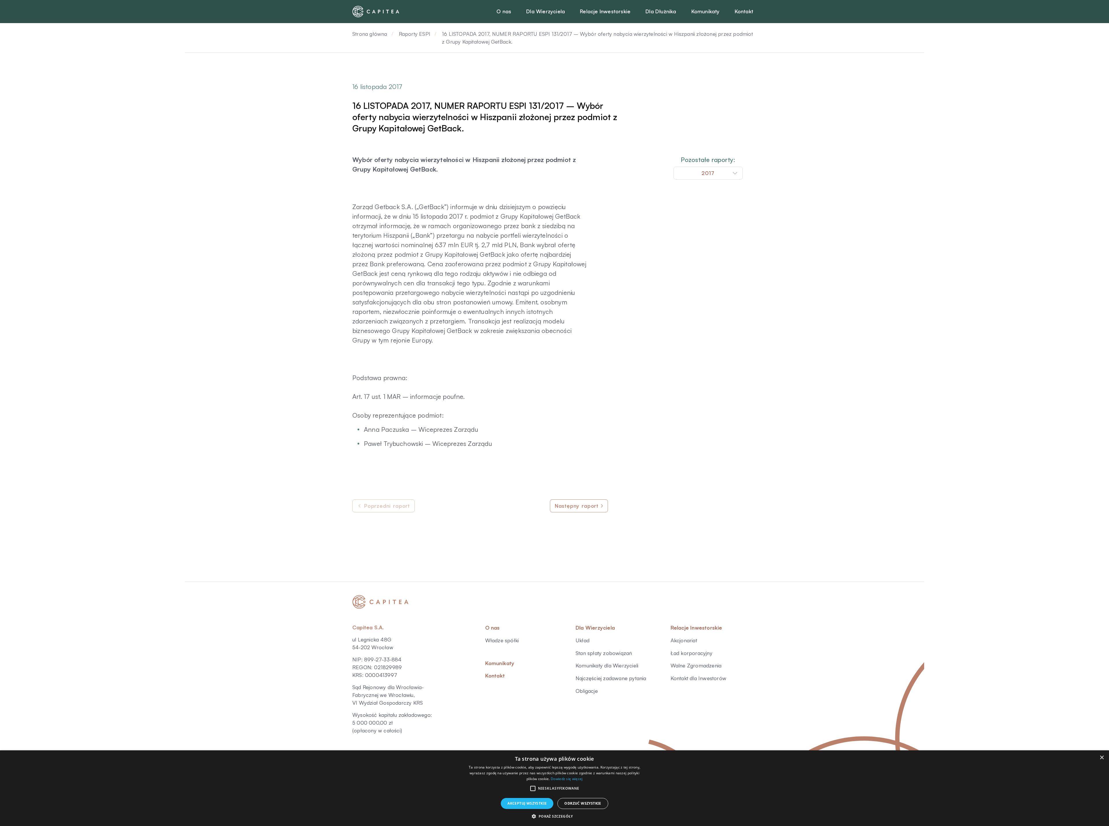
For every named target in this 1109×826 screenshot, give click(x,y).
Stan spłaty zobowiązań (604, 653)
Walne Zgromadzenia (696, 665)
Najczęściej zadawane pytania (611, 678)
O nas (492, 627)
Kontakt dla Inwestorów (698, 678)
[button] (533, 788)
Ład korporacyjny (691, 653)
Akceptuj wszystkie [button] (527, 803)
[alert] (554, 788)
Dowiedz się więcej (567, 778)
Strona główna (369, 34)
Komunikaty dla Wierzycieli (607, 665)
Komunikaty (500, 663)
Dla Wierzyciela (595, 627)
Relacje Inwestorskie (696, 627)
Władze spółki (502, 640)
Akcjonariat (684, 640)
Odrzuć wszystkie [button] (582, 803)
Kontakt (495, 675)
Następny (576, 506)
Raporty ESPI (414, 34)
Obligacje (587, 691)
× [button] (1101, 758)
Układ (582, 640)
